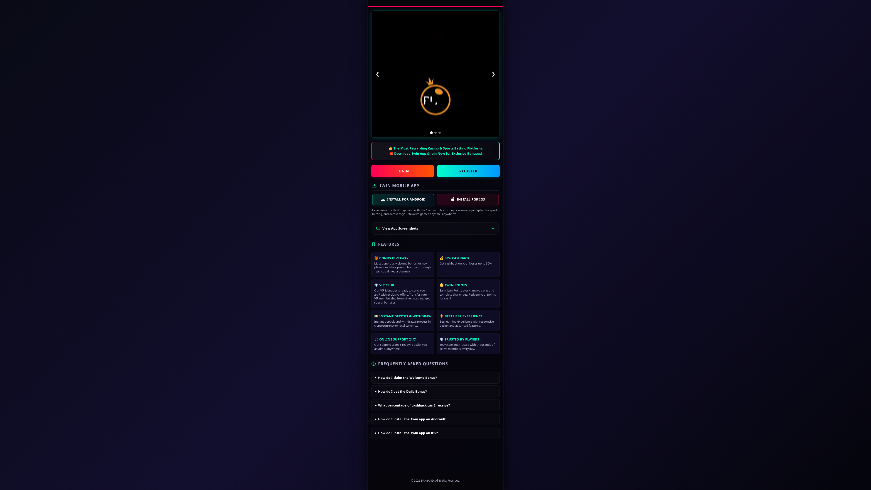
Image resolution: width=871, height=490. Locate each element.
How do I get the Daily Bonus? (402, 391)
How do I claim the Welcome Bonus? (407, 377)
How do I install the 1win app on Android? (411, 419)
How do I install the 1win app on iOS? (408, 433)
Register (468, 171)
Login (402, 171)
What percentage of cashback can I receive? (414, 405)
